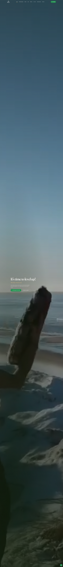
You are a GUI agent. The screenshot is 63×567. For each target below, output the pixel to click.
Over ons (35, 1)
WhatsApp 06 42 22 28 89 (16, 290)
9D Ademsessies (21, 1)
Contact (43, 1)
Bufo (28, 1)
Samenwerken (39, 1)
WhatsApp (53, 1)
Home (17, 1)
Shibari (25, 1)
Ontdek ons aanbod (26, 290)
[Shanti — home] (8, 2)
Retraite (31, 1)
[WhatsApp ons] (61, 565)
